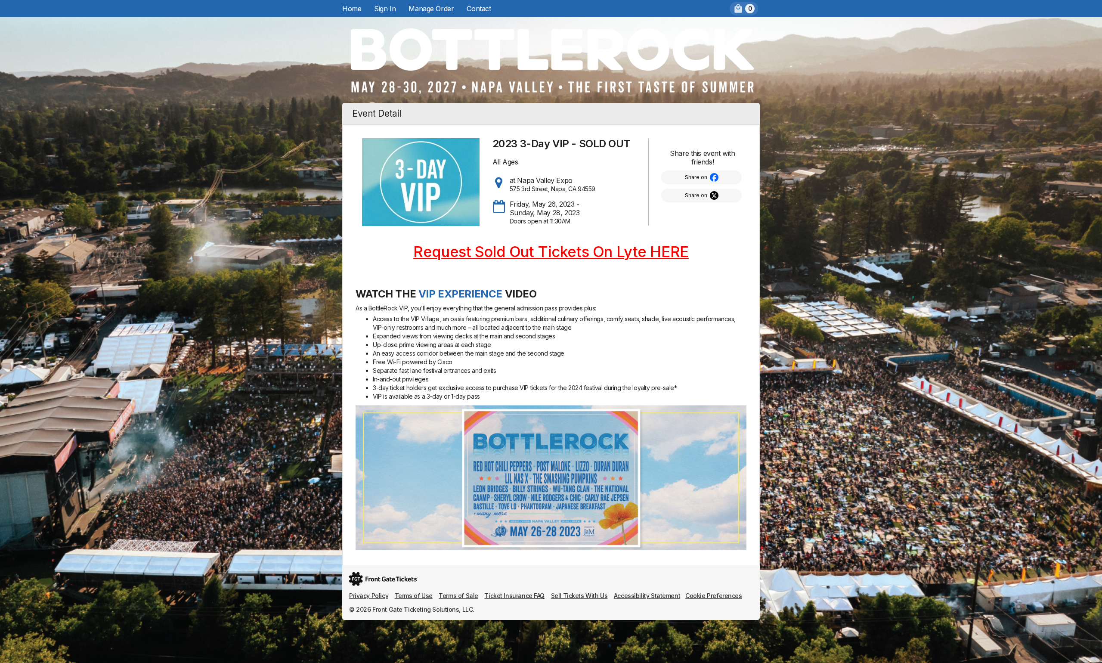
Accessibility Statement (647, 595)
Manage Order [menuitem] (431, 8)
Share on (696, 177)
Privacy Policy (368, 595)
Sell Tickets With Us (579, 595)
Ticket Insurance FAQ (514, 595)
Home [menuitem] (351, 8)
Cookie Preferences (713, 595)
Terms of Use (414, 595)
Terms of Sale (458, 595)
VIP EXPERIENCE (460, 294)
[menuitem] (744, 8)
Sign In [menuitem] (385, 8)
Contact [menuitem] (479, 8)
